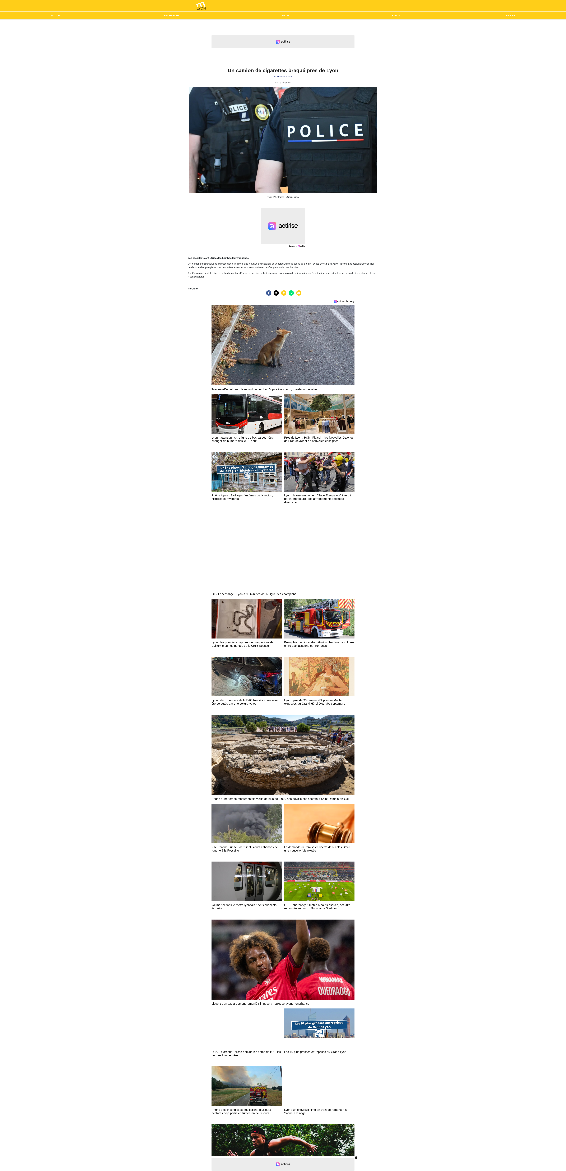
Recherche (172, 15)
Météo (286, 15)
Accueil (56, 15)
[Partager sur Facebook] (268, 294)
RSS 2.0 (510, 15)
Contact (398, 15)
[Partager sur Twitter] (275, 294)
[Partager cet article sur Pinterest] (283, 294)
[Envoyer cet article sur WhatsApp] (290, 294)
